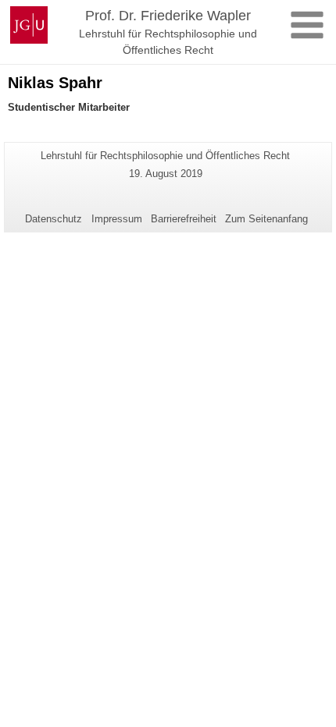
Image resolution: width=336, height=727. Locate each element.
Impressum (116, 219)
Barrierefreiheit (183, 219)
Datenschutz (53, 219)
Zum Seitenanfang (266, 219)
